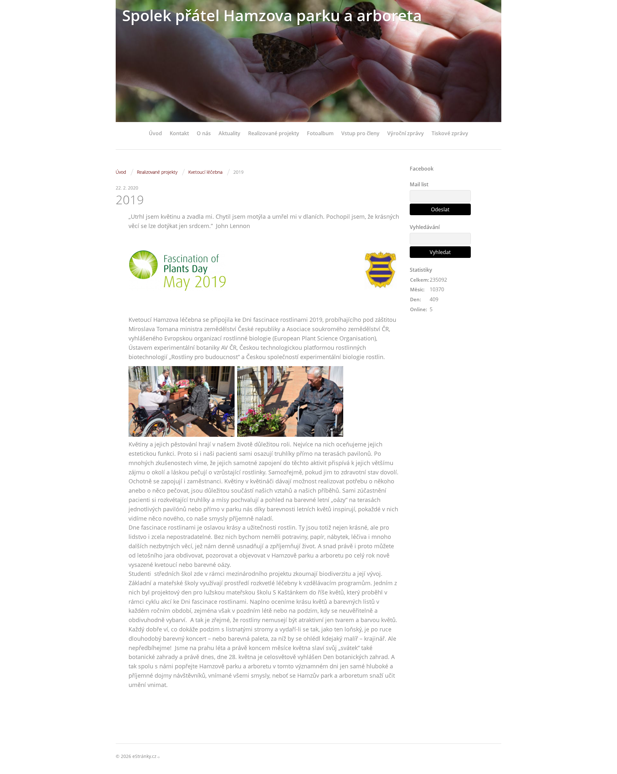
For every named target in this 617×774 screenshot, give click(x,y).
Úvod (155, 133)
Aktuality (229, 133)
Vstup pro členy (360, 133)
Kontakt (179, 133)
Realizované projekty (273, 133)
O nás (204, 133)
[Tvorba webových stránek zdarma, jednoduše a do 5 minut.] (158, 757)
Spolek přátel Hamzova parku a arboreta (272, 15)
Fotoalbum (320, 133)
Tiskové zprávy (450, 133)
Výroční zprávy (405, 133)
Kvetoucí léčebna (205, 172)
